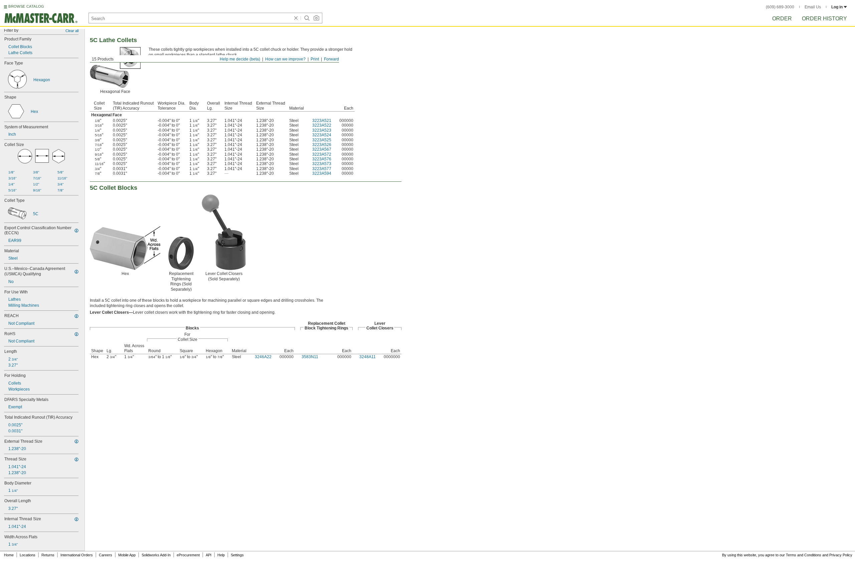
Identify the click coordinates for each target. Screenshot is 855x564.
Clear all (71, 31)
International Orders (76, 555)
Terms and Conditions (803, 555)
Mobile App (127, 555)
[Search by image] (316, 18)
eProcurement (188, 555)
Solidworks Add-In (156, 555)
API (208, 555)
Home (9, 555)
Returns (47, 555)
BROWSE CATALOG (26, 6)
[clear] (296, 18)
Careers (105, 555)
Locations (27, 555)
